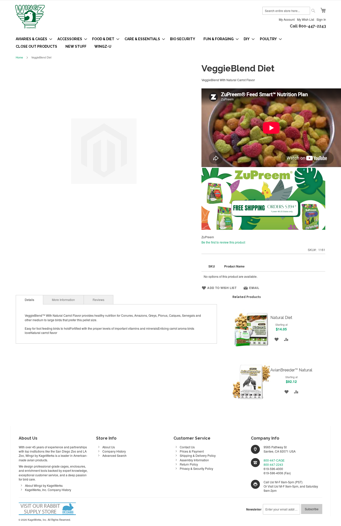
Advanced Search (114, 455)
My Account (287, 19)
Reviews (98, 299)
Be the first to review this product (223, 242)
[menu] (170, 42)
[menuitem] (32, 39)
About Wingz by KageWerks (44, 485)
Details (29, 299)
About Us (108, 447)
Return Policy (189, 464)
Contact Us (187, 447)
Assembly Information (194, 460)
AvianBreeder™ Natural (291, 370)
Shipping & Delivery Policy (198, 455)
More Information (63, 299)
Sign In (321, 19)
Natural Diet (281, 317)
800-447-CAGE (274, 460)
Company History (114, 451)
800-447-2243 (273, 464)
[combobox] (286, 11)
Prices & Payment (192, 451)
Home (19, 57)
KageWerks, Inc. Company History (48, 490)
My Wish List (305, 19)
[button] (276, 339)
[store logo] (30, 17)
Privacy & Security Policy (196, 468)
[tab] (29, 299)
